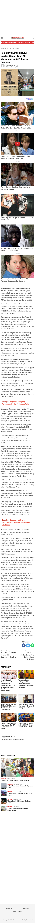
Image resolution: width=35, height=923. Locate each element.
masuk (10, 740)
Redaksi (26, 909)
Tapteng (3, 778)
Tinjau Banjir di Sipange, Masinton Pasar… (19, 802)
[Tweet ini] (28, 645)
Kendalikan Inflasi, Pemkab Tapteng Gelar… (15, 780)
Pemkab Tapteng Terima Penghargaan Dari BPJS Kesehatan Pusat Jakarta (9, 725)
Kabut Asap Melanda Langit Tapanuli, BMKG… (20, 787)
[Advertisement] (17, 17)
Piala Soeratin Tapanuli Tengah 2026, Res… (19, 794)
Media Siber (17, 912)
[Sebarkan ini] (24, 645)
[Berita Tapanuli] (17, 38)
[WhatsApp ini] (32, 645)
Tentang (9, 909)
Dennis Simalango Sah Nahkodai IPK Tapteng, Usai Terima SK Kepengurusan (8, 706)
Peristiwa (10, 784)
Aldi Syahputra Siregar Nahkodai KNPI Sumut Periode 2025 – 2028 (25, 725)
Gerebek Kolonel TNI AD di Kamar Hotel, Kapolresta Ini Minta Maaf (8, 654)
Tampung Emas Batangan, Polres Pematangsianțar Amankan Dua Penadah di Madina (26, 683)
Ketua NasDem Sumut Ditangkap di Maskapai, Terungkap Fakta (26, 706)
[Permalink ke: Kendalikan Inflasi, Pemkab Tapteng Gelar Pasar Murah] (17, 767)
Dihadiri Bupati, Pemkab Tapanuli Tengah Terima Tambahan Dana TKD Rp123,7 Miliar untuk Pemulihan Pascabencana (8, 685)
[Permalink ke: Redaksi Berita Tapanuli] (3, 66)
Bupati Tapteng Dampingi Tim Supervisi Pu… (17, 809)
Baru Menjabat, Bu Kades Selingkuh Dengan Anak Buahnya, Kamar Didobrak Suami (26, 655)
